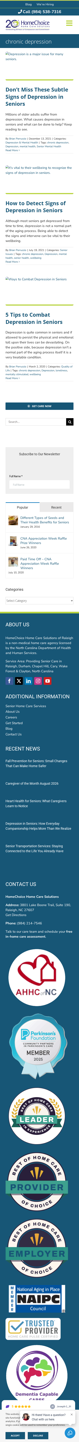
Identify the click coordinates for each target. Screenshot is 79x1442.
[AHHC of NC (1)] (37, 948)
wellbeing (35, 258)
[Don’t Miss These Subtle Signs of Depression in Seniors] (39, 66)
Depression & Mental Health (22, 142)
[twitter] (19, 681)
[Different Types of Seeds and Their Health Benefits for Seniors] (13, 518)
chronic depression (58, 142)
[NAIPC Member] (37, 1285)
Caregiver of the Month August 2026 (32, 783)
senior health (21, 258)
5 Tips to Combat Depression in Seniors (34, 318)
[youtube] (47, 681)
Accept (15, 1435)
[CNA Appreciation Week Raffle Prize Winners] (13, 538)
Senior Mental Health (49, 146)
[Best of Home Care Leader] (37, 1086)
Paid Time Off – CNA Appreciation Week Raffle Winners (39, 563)
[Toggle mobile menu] (69, 23)
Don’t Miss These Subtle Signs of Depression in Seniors (37, 96)
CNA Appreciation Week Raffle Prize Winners (43, 540)
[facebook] (9, 681)
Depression (12, 146)
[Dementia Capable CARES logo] (37, 1346)
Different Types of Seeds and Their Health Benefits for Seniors (44, 520)
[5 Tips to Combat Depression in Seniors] (39, 291)
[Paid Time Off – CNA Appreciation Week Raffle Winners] (13, 559)
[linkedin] (28, 681)
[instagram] (38, 681)
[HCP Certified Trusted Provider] (33, 1318)
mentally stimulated (17, 374)
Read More (12, 150)
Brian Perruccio (17, 138)
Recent (56, 507)
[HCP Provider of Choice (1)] (37, 1152)
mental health (27, 146)
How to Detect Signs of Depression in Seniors (36, 206)
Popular (22, 507)
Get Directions (16, 915)
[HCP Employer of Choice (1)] (37, 1219)
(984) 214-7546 (29, 923)
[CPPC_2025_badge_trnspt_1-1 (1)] (39, 1014)
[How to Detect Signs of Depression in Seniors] (39, 179)
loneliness (61, 370)
